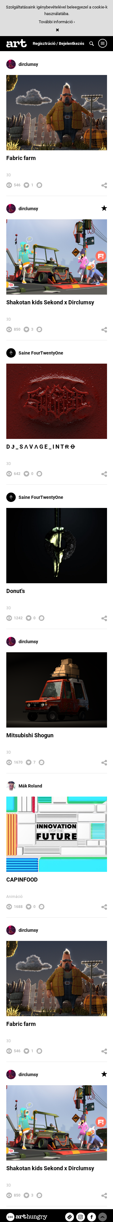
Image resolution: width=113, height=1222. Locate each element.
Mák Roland (30, 785)
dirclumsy (28, 64)
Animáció (14, 896)
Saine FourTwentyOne (41, 352)
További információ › (57, 21)
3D (8, 175)
